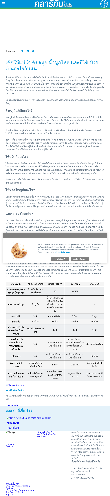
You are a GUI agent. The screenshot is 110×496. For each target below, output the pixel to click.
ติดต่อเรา (10, 446)
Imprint (9, 494)
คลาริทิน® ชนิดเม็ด (46, 434)
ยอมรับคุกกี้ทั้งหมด (80, 259)
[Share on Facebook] (17, 51)
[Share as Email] (27, 51)
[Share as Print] (33, 51)
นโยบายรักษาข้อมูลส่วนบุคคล (20, 490)
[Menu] (3, 3)
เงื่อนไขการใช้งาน (14, 492)
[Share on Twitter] (22, 51)
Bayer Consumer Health (18, 485)
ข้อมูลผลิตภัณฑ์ (44, 432)
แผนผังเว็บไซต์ (12, 483)
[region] (55, 248)
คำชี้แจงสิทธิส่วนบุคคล (63, 252)
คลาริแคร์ (42, 436)
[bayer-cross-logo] (104, 4)
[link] (55, 423)
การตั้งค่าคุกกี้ (60, 259)
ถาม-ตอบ (10, 444)
